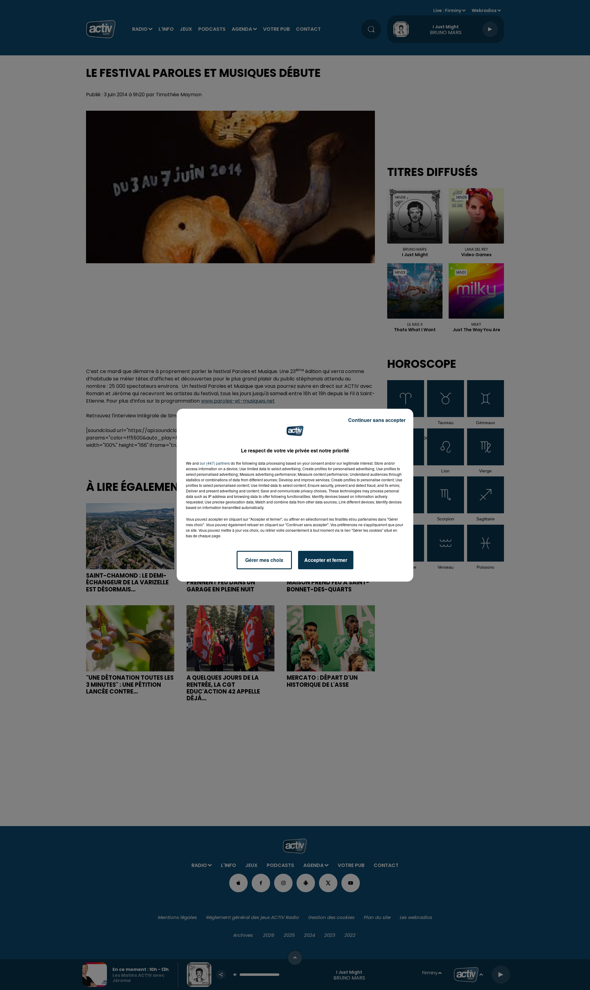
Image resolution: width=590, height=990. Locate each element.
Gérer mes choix (264, 559)
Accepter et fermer (325, 559)
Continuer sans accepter (377, 419)
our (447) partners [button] (215, 463)
